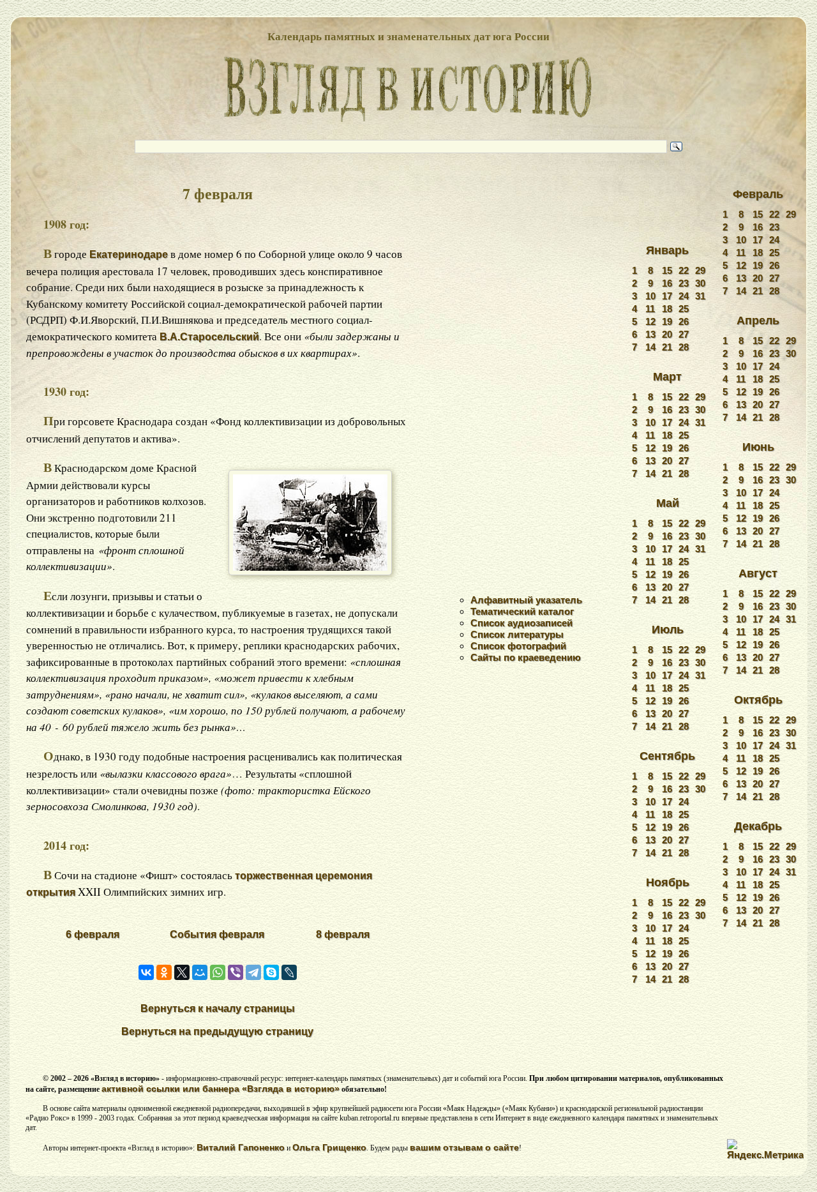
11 (650, 308)
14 (650, 347)
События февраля (217, 934)
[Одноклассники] (164, 972)
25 (683, 308)
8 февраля (343, 934)
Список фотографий (518, 645)
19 (667, 321)
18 (667, 308)
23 (683, 283)
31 (700, 295)
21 (667, 347)
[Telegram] (253, 972)
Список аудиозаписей (521, 622)
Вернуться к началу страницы (217, 1008)
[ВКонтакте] (146, 972)
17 (667, 295)
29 (700, 270)
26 (683, 321)
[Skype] (271, 972)
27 (683, 334)
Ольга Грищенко (329, 1147)
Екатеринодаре (128, 254)
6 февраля (92, 934)
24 (683, 295)
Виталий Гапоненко (241, 1147)
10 (650, 295)
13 (650, 334)
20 (667, 334)
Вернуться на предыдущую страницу (217, 1031)
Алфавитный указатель (526, 599)
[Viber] (235, 972)
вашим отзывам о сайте (464, 1147)
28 (683, 347)
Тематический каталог (522, 611)
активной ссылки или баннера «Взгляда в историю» (220, 1088)
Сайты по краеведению (525, 657)
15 (667, 270)
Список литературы (517, 634)
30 (700, 283)
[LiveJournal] (289, 972)
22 (683, 270)
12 (650, 321)
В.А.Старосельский (209, 336)
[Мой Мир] (199, 972)
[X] (182, 972)
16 (667, 283)
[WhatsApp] (217, 972)
